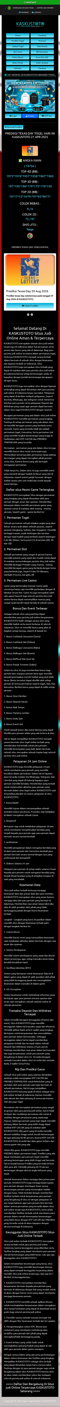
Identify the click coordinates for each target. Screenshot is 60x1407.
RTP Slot (48, 116)
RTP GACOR (26, 438)
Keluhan (17, 68)
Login (14, 116)
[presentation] (28, 314)
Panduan (42, 68)
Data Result (42, 46)
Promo (31, 116)
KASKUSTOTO (20, 356)
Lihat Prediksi (31, 305)
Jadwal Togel (18, 46)
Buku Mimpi (18, 62)
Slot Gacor (17, 51)
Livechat (37, 12)
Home (18, 35)
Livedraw (42, 35)
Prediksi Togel (18, 40)
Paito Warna (17, 57)
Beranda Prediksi (14, 127)
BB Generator (42, 51)
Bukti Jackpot (42, 62)
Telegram (25, 12)
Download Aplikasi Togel (23, 8)
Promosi (42, 40)
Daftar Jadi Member (45, 8)
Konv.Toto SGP (42, 57)
